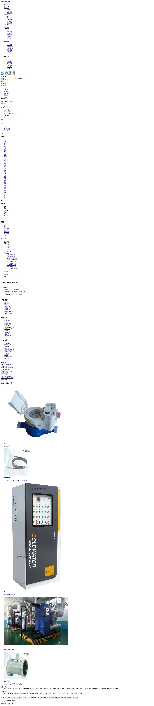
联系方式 (33, 698)
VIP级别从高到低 (12, 258)
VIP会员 (9, 68)
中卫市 (6, 215)
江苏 (5, 158)
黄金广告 (10, 46)
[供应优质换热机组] (36, 644)
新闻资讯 (9, 34)
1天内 (8, 244)
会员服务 (9, 18)
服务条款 (15, 698)
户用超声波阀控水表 (6, 364)
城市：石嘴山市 (8, 113)
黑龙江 (6, 156)
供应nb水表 (4, 374)
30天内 (9, 251)
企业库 (9, 38)
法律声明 (21, 698)
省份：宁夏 (7, 111)
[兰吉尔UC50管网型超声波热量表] (17, 678)
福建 (5, 163)
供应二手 (6, 230)
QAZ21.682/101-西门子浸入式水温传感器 (15, 480)
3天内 (8, 246)
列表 (2, 238)
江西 (5, 165)
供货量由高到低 (11, 261)
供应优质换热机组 (6, 369)
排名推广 (9, 45)
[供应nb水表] (36, 440)
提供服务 (6, 228)
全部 (5, 126)
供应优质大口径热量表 (7, 378)
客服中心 (6, 8)
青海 (5, 188)
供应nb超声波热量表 (6, 376)
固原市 (6, 213)
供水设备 (7, 313)
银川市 (6, 208)
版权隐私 (39, 698)
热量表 (5, 80)
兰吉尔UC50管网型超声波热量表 (13, 684)
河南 (5, 168)
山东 (5, 166)
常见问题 (9, 67)
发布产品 (3, 83)
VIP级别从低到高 (12, 260)
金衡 (2, 80)
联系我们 (9, 13)
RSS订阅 (10, 53)
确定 (5, 276)
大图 (5, 238)
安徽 (5, 161)
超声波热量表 (8, 311)
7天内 (8, 248)
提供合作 (6, 233)
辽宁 (5, 153)
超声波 (7, 335)
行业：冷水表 (8, 110)
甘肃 (5, 187)
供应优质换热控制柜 (6, 371)
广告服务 (45, 698)
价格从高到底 (11, 254)
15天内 (9, 249)
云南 (5, 182)
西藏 (5, 183)
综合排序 (6, 241)
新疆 (5, 192)
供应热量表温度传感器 (7, 367)
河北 (5, 148)
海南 (5, 177)
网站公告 (10, 51)
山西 (5, 150)
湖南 (5, 172)
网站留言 (69, 698)
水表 (5, 304)
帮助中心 (9, 9)
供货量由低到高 (11, 263)
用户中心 (9, 60)
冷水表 (13, 101)
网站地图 (6, 24)
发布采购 (9, 63)
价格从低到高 (11, 256)
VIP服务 (6, 14)
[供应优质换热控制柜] (36, 589)
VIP (8, 16)
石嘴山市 (6, 210)
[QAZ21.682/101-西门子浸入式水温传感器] (17, 475)
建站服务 (9, 19)
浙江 (5, 160)
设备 (5, 334)
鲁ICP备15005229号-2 (7, 703)
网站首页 (3, 698)
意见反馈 (10, 48)
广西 (5, 175)
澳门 (5, 197)
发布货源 (9, 62)
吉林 (5, 155)
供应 (5, 227)
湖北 (5, 170)
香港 (5, 195)
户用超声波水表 (5, 366)
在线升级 (9, 21)
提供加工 (6, 232)
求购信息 (9, 33)
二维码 (7, 6)
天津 (5, 145)
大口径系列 (7, 130)
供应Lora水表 (4, 373)
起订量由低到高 (11, 266)
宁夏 (5, 190)
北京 (5, 141)
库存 (5, 235)
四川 (5, 178)
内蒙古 (6, 151)
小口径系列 (7, 128)
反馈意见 (9, 11)
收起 (2, 133)
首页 (5, 88)
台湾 (5, 193)
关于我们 (27, 698)
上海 (5, 143)
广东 (5, 173)
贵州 (5, 180)
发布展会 (9, 65)
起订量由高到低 (11, 265)
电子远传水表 (4, 379)
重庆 (5, 146)
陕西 (5, 185)
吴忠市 (6, 212)
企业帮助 (9, 698)
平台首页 (6, 4)
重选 (2, 119)
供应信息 (9, 31)
